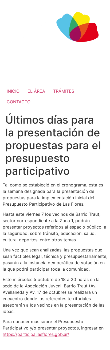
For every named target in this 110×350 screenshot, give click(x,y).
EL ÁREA (36, 91)
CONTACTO (18, 101)
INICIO (13, 91)
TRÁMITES (63, 91)
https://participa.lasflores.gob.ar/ (36, 334)
